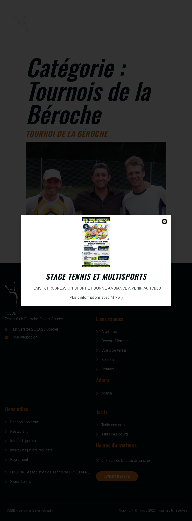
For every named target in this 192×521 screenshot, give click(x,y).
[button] (164, 221)
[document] (96, 260)
